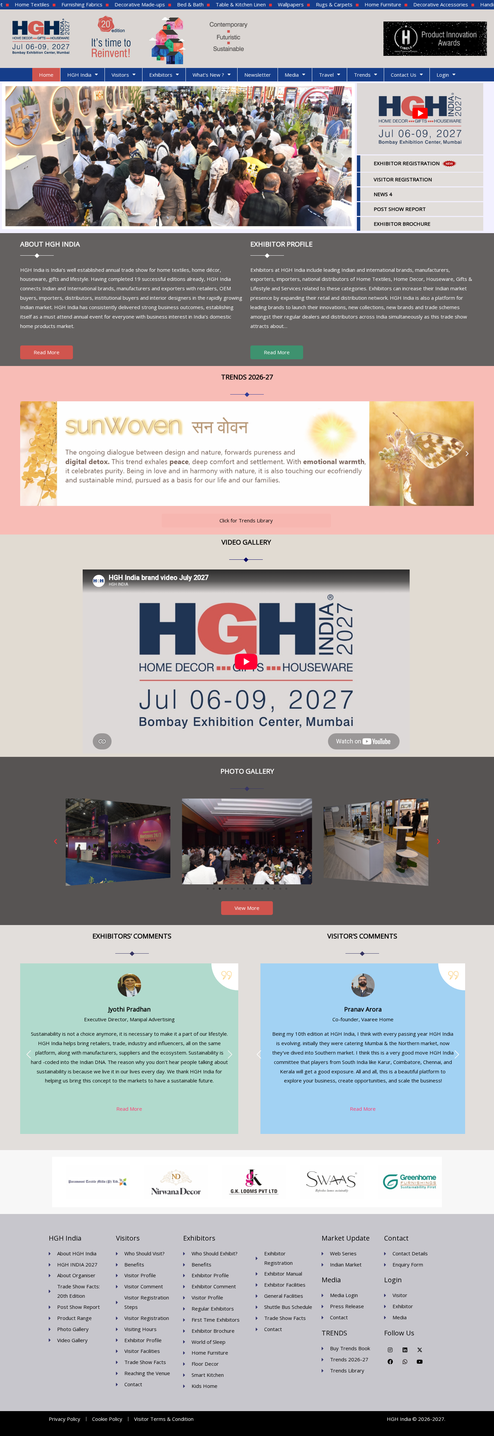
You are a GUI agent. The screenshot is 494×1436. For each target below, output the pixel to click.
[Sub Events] (118, 841)
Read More (129, 1108)
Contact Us (403, 74)
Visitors (120, 74)
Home (46, 74)
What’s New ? (208, 74)
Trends (362, 74)
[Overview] (376, 841)
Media (292, 74)
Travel (326, 74)
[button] (17, 156)
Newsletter (257, 74)
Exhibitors (160, 74)
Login (443, 74)
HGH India (79, 74)
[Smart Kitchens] (247, 841)
